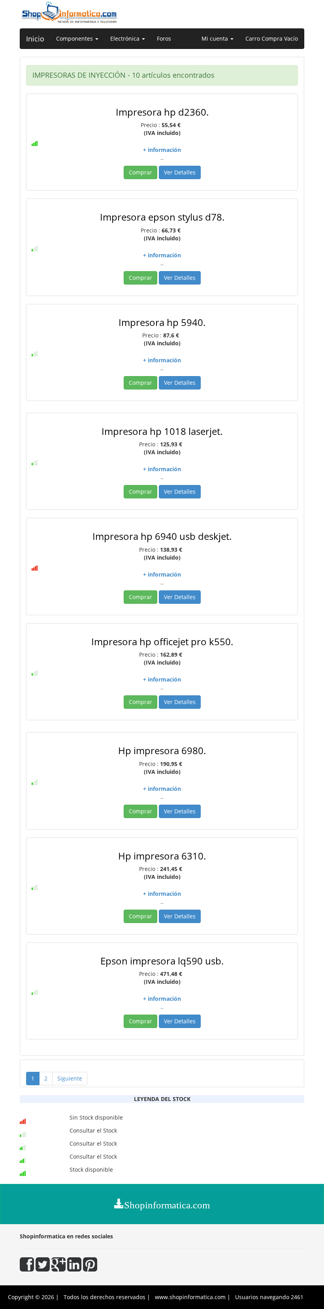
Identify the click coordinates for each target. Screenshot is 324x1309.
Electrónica (125, 38)
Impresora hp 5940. (162, 322)
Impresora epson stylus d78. (162, 216)
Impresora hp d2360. (162, 111)
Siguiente (69, 1078)
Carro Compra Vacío (271, 38)
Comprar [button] (140, 172)
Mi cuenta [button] (216, 38)
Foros (164, 38)
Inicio (35, 38)
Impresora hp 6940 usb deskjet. (162, 536)
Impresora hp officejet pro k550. (162, 641)
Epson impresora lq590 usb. (162, 960)
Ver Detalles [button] (180, 172)
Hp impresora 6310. (162, 855)
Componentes (75, 38)
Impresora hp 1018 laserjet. (162, 431)
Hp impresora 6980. (162, 750)
